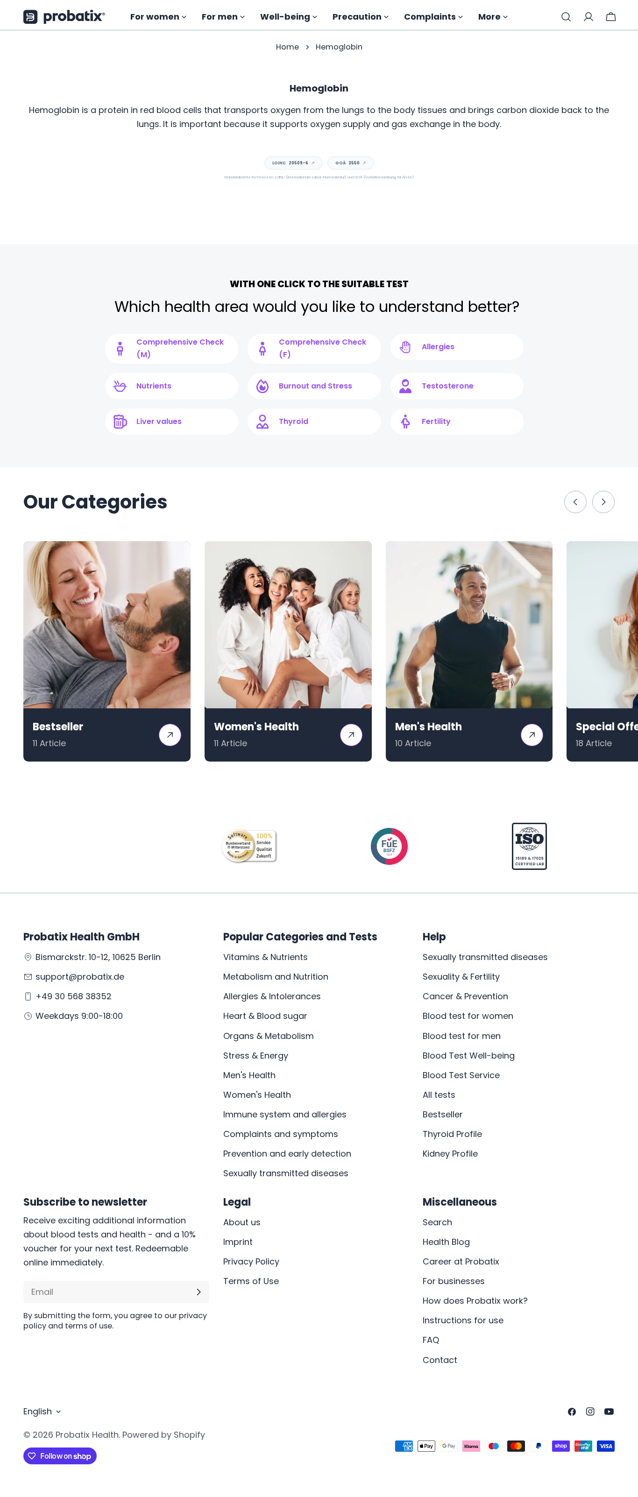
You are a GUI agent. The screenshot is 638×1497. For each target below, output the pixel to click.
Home (287, 47)
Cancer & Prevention (465, 996)
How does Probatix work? (475, 1300)
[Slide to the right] (603, 502)
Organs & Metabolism (268, 1036)
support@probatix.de (79, 976)
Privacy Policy (251, 1261)
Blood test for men (462, 1036)
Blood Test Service (461, 1075)
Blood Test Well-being (469, 1055)
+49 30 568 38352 (73, 996)
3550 (350, 163)
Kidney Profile (450, 1153)
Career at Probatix (461, 1261)
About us (242, 1222)
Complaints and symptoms (280, 1134)
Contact (440, 1360)
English (37, 1411)
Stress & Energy (255, 1055)
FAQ (431, 1340)
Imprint (238, 1242)
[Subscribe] (198, 1292)
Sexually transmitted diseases (285, 1173)
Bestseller (443, 1114)
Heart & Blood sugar (265, 1016)
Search (437, 1222)
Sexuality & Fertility (461, 976)
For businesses (454, 1281)
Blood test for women (468, 1016)
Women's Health (257, 1095)
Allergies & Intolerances (272, 996)
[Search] (566, 16)
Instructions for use (463, 1320)
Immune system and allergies (285, 1114)
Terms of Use (251, 1281)
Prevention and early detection (287, 1153)
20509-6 (293, 163)
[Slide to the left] (575, 502)
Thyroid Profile (452, 1134)
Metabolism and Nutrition (275, 976)
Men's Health (249, 1075)
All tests (439, 1095)
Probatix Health (87, 1435)
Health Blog (446, 1242)
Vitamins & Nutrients (265, 957)
